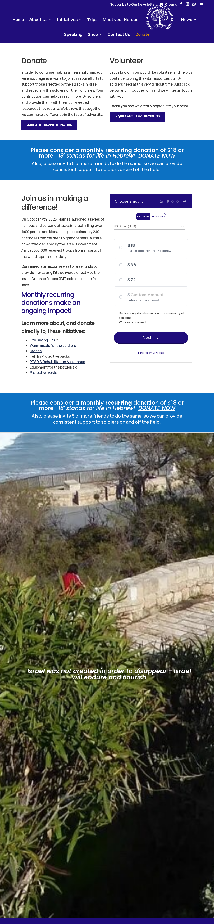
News (186, 20)
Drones (36, 350)
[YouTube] (201, 5)
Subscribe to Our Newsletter (133, 5)
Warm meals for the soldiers (53, 345)
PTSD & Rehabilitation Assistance (57, 361)
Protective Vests (43, 372)
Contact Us (118, 35)
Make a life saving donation (49, 125)
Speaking (73, 35)
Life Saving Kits (42, 340)
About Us (38, 20)
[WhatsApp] (194, 5)
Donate (142, 35)
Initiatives (67, 20)
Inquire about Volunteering (137, 116)
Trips (92, 20)
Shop (93, 35)
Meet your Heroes (120, 20)
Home (18, 20)
